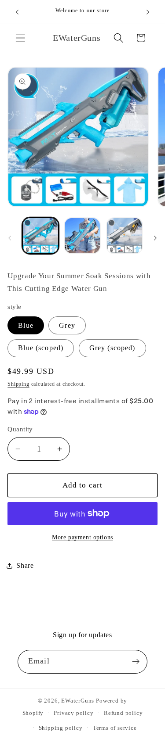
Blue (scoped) (40, 347)
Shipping (18, 384)
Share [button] (24, 565)
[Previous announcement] (17, 12)
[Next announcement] (148, 12)
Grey (67, 325)
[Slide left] (9, 238)
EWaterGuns (77, 701)
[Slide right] (155, 238)
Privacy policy (73, 713)
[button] (20, 38)
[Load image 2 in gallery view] (82, 235)
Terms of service (115, 728)
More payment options (82, 537)
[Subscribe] (136, 662)
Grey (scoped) (112, 347)
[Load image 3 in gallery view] (124, 235)
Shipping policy (61, 728)
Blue (25, 325)
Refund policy (123, 713)
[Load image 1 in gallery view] (40, 235)
